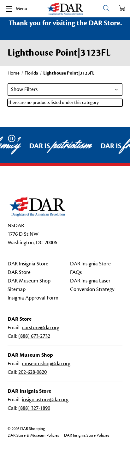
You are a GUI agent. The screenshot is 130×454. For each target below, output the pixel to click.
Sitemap (17, 289)
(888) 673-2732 (34, 336)
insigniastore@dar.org (45, 399)
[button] (65, 89)
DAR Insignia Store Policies (86, 435)
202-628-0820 (32, 372)
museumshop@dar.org (46, 363)
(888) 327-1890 (34, 408)
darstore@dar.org (40, 327)
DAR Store (19, 272)
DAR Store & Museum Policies (33, 435)
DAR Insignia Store (28, 263)
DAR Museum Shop (29, 280)
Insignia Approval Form (33, 297)
